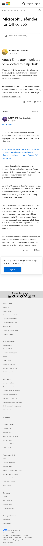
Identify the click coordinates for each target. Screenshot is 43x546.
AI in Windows (7, 326)
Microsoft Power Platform (10, 436)
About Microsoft (7, 500)
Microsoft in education (9, 383)
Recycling (16, 540)
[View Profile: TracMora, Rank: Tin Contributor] (5, 52)
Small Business (7, 448)
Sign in (12, 269)
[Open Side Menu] (3, 3)
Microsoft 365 (7, 432)
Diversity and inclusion (9, 516)
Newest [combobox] (36, 111)
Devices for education (9, 387)
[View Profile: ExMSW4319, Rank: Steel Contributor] (4, 119)
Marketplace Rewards (9, 482)
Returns (5, 356)
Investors (5, 512)
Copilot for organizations (10, 319)
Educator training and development (13, 402)
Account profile (7, 345)
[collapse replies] (21, 116)
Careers (5, 496)
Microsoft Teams (7, 440)
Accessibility (6, 519)
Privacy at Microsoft (8, 508)
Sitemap (5, 535)
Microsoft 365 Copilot (9, 444)
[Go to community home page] (8, 3)
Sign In (37, 3)
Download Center (8, 349)
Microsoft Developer (9, 462)
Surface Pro (6, 307)
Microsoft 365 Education (10, 394)
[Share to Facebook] (13, 296)
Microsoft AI (6, 421)
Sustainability (7, 523)
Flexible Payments (8, 372)
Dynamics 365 (7, 428)
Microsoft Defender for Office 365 (14, 10)
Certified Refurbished (9, 364)
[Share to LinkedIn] (9, 296)
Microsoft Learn (7, 466)
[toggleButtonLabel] (39, 10)
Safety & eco (6, 540)
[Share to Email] (33, 296)
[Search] (23, 3)
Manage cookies (7, 537)
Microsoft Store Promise (10, 368)
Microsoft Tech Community (10, 474)
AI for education (7, 410)
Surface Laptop (7, 311)
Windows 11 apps (8, 334)
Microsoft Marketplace (9, 478)
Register (30, 3)
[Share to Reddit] (21, 296)
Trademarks (28, 537)
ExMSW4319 (13, 118)
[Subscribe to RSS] (29, 296)
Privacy (26, 535)
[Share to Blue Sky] (25, 296)
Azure (4, 459)
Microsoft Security (8, 425)
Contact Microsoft (16, 535)
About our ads (26, 540)
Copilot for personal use (10, 322)
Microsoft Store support (10, 353)
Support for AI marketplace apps (12, 470)
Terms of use (18, 537)
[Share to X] (17, 296)
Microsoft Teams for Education (11, 390)
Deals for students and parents (12, 406)
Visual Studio (7, 485)
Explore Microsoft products (10, 330)
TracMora (12, 51)
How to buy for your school (10, 398)
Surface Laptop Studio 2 (10, 315)
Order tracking (7, 360)
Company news (7, 504)
